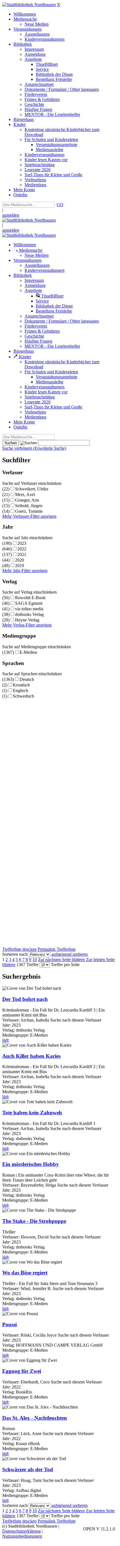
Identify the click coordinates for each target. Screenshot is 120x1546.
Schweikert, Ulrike (31, 489)
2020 (19, 560)
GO (60, 204)
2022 (21, 548)
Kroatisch (21, 685)
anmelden (10, 215)
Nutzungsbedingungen (22, 1536)
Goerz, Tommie (29, 511)
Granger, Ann (27, 500)
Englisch (20, 690)
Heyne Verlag (27, 620)
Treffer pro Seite (65, 964)
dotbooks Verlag (29, 614)
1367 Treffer (27, 964)
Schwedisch (23, 696)
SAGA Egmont (28, 603)
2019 (19, 565)
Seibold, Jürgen (28, 505)
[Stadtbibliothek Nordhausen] (29, 4)
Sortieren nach (15, 954)
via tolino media (29, 608)
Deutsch (27, 679)
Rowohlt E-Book (30, 597)
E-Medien (28, 652)
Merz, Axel (25, 494)
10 (34, 959)
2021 (21, 554)
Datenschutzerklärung (21, 1531)
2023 (21, 543)
